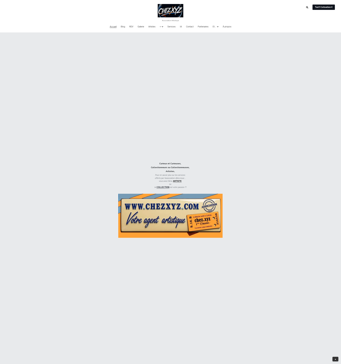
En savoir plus (33, 342)
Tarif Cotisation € (323, 7)
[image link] (170, 10)
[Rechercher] (307, 7)
